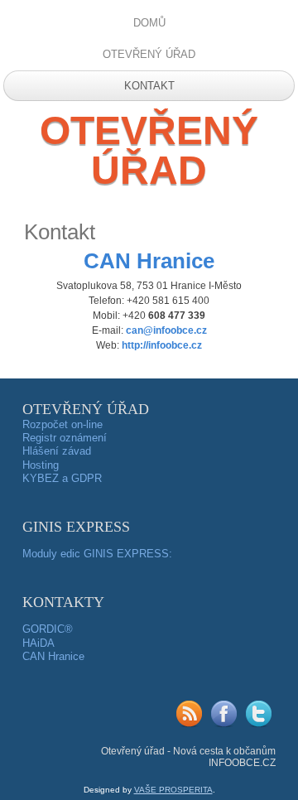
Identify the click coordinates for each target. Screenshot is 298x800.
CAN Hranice (53, 656)
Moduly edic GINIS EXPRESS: (97, 553)
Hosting (40, 465)
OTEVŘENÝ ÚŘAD (149, 54)
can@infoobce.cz (166, 330)
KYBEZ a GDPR (62, 478)
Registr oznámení (64, 437)
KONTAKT (149, 86)
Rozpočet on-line (62, 424)
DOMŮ (149, 23)
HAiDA (38, 643)
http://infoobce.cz (162, 345)
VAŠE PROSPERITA (173, 789)
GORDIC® (47, 629)
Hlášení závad (56, 451)
